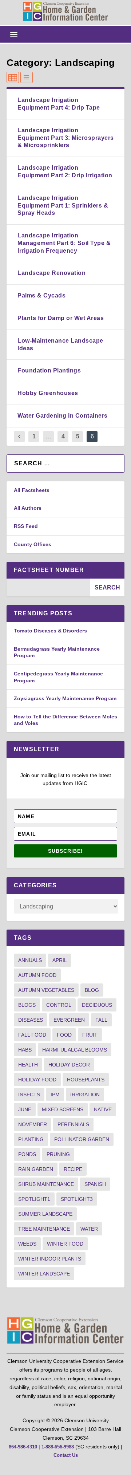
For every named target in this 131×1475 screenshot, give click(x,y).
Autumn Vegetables (46, 990)
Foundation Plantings (49, 370)
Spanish (95, 1184)
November (32, 1124)
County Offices (32, 544)
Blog (92, 990)
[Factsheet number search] (48, 587)
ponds (27, 1154)
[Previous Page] (19, 437)
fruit (90, 1035)
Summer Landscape (45, 1214)
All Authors (27, 508)
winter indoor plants (49, 1259)
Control (58, 1005)
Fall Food (32, 1035)
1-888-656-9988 (57, 1447)
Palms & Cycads (41, 295)
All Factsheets (31, 490)
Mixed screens (62, 1109)
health (28, 1065)
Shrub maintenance (46, 1184)
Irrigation (85, 1094)
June (24, 1109)
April (59, 960)
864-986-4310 (23, 1447)
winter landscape (44, 1274)
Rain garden (35, 1169)
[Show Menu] (14, 34)
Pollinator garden (81, 1139)
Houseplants (85, 1079)
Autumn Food (37, 975)
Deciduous (97, 1005)
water (89, 1229)
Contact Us (65, 1455)
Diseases (30, 1020)
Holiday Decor (69, 1065)
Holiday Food (37, 1079)
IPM (55, 1094)
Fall (101, 1020)
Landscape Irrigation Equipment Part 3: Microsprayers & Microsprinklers (65, 138)
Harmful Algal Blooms (74, 1050)
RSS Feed (26, 526)
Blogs (27, 1005)
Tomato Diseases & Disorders (50, 631)
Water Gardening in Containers (62, 416)
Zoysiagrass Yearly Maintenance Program (65, 698)
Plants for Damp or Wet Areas (60, 318)
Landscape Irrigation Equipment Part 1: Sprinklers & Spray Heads (62, 205)
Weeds (27, 1244)
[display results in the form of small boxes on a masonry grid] (13, 77)
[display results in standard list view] (26, 77)
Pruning (58, 1154)
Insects (29, 1094)
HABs (25, 1050)
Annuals (30, 960)
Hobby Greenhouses (47, 393)
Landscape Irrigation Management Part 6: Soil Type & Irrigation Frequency (64, 243)
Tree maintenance (44, 1229)
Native (103, 1109)
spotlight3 (77, 1199)
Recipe (73, 1169)
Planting (31, 1139)
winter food (65, 1244)
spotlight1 (34, 1199)
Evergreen (69, 1020)
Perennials (73, 1124)
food (64, 1035)
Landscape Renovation (51, 273)
